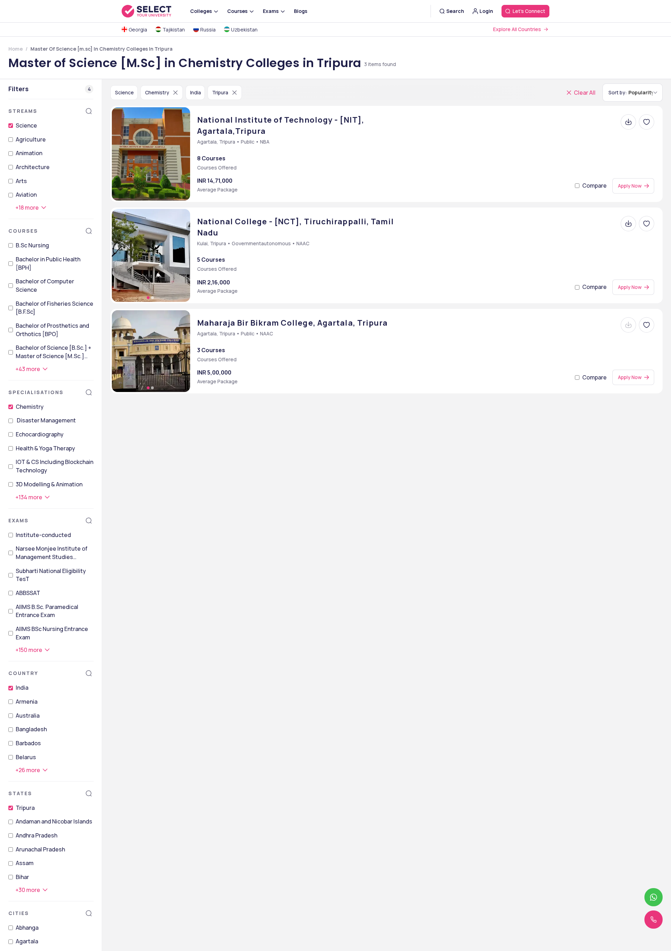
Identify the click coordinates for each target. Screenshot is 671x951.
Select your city (373, 524)
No (379, 566)
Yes (357, 566)
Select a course (372, 494)
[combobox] (346, 478)
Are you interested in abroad (394, 556)
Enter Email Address (378, 431)
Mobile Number (369, 462)
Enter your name (372, 400)
